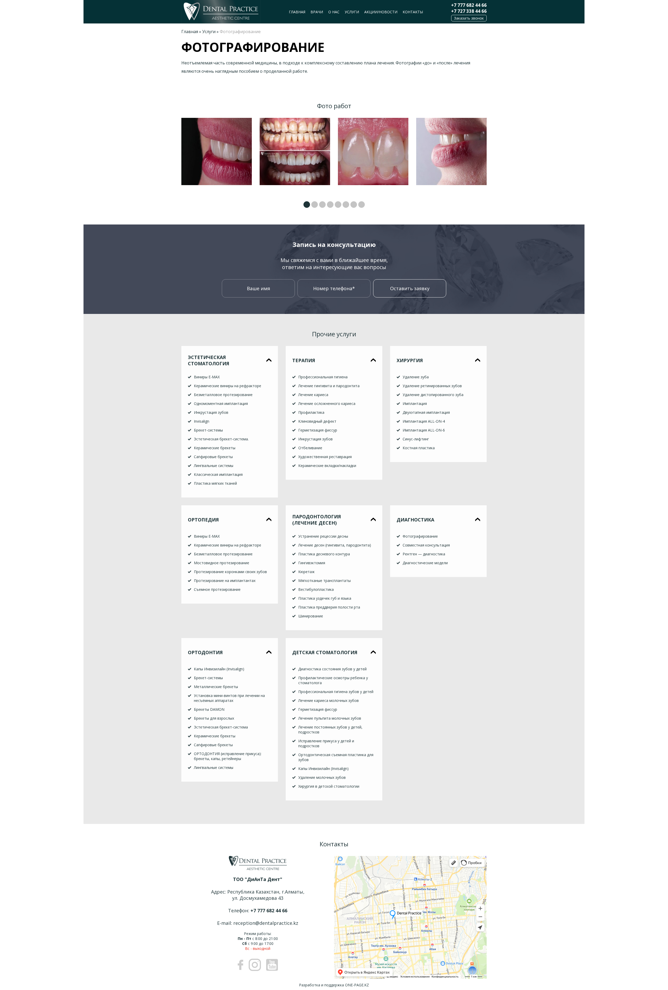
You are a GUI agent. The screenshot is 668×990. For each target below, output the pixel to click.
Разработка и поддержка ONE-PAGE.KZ (334, 984)
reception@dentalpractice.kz (265, 923)
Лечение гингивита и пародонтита (329, 385)
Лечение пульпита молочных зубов (329, 718)
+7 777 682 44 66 (469, 5)
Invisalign (201, 421)
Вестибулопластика (316, 589)
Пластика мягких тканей (215, 483)
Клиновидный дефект (317, 421)
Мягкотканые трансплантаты (324, 580)
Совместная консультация (426, 545)
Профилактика (311, 412)
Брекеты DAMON (209, 709)
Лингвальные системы (213, 465)
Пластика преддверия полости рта (329, 607)
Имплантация (415, 403)
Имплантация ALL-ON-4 (424, 421)
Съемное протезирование (217, 589)
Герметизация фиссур (317, 430)
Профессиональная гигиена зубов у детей (335, 691)
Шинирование (310, 616)
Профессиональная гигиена (323, 376)
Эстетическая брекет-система (221, 727)
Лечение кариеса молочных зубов (328, 700)
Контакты (413, 11)
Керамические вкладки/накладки (327, 465)
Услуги (352, 11)
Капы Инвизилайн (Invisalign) (219, 668)
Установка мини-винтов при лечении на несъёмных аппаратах (229, 698)
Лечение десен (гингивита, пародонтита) (334, 545)
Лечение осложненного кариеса (326, 403)
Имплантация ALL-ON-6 (424, 430)
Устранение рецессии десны (323, 536)
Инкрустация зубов (211, 412)
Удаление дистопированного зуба (433, 394)
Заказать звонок (469, 18)
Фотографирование (420, 536)
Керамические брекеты (214, 447)
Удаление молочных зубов (322, 777)
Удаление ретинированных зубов (432, 385)
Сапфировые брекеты (213, 456)
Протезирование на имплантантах (224, 580)
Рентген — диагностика (424, 553)
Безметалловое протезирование (223, 394)
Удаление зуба (416, 376)
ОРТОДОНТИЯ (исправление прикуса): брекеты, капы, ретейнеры (227, 756)
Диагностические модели (425, 562)
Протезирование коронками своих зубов (230, 571)
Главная (297, 11)
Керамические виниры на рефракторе (227, 385)
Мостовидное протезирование (221, 562)
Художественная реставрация (325, 456)
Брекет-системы (208, 430)
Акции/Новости (380, 11)
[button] (306, 204)
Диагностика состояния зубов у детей (332, 668)
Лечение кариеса (313, 394)
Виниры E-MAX (207, 376)
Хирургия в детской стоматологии (328, 786)
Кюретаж (306, 571)
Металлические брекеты (216, 686)
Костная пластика (419, 447)
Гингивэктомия (311, 562)
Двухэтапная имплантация (426, 412)
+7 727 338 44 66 (469, 11)
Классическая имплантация (218, 474)
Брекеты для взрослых (214, 718)
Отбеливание (310, 447)
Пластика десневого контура (324, 553)
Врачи (317, 11)
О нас (333, 11)
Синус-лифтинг (416, 438)
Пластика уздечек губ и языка (324, 598)
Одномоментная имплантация (221, 403)
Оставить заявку (410, 288)
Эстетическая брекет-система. (221, 438)
